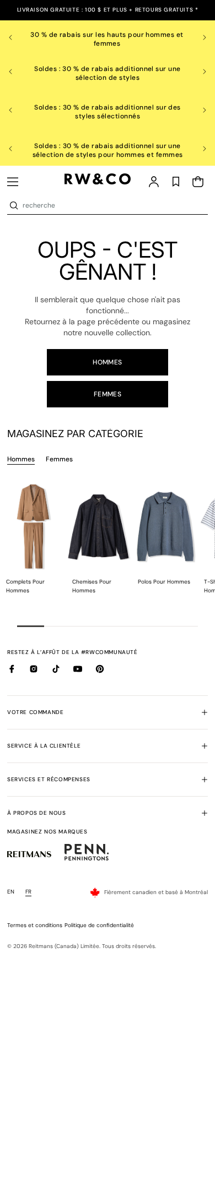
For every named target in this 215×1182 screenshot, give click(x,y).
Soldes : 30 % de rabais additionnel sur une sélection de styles (107, 73)
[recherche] (13, 205)
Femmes (108, 394)
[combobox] (114, 205)
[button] (12, 181)
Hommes (107, 362)
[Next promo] (198, 37)
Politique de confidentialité (99, 925)
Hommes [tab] (21, 459)
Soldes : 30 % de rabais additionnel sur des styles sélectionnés (107, 112)
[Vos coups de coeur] (175, 181)
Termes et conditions (34, 925)
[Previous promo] (16, 37)
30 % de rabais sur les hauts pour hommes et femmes (107, 39)
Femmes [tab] (59, 459)
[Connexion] (153, 181)
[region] (107, 37)
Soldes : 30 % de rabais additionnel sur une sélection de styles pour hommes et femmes (108, 150)
